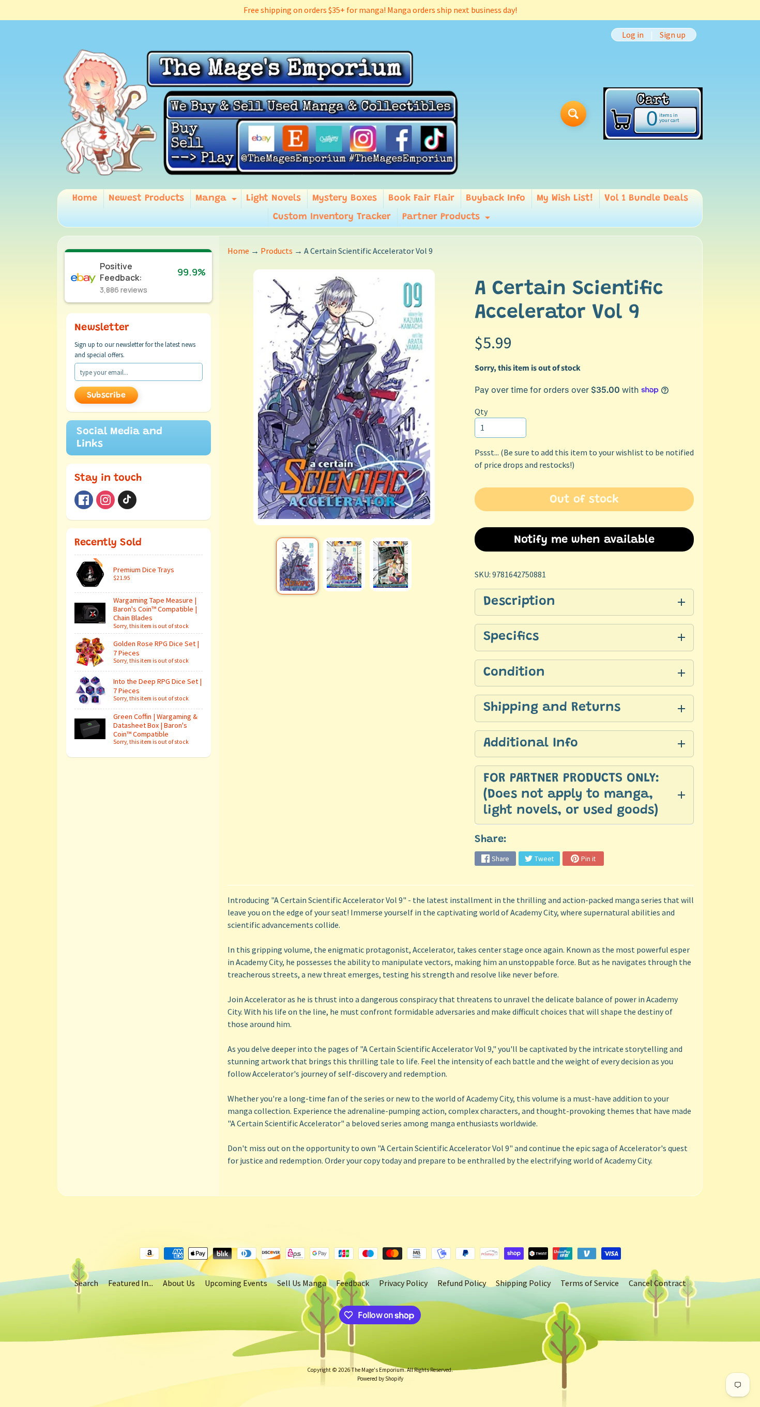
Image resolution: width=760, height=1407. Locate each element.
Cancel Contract (657, 1283)
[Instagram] (105, 500)
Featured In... (130, 1283)
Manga (217, 201)
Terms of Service (589, 1283)
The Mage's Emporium (378, 1369)
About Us (179, 1283)
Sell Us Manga (301, 1283)
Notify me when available (584, 540)
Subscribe (106, 395)
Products (277, 251)
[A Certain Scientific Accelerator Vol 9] (297, 566)
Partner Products (447, 219)
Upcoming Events (236, 1283)
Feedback (352, 1283)
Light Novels (273, 198)
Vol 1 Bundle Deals (646, 198)
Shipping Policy (523, 1283)
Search (86, 1283)
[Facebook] (83, 500)
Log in (633, 34)
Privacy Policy (403, 1283)
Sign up (673, 34)
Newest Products (146, 198)
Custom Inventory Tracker (332, 217)
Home (84, 198)
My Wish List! (565, 198)
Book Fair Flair (421, 198)
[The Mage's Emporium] (260, 113)
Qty (481, 411)
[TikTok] (127, 500)
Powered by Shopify (380, 1378)
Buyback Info (495, 198)
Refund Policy (461, 1283)
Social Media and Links (119, 437)
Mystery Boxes (344, 198)
